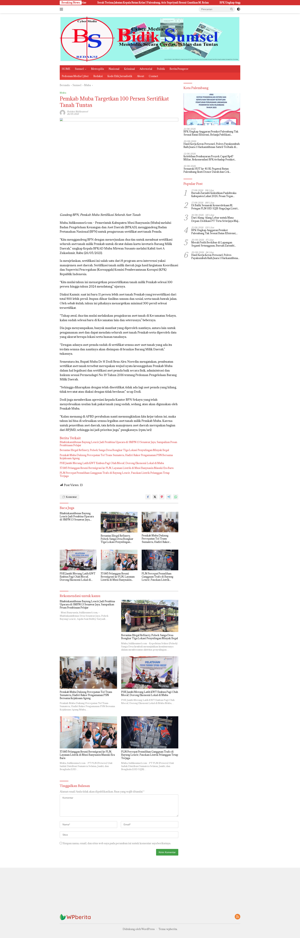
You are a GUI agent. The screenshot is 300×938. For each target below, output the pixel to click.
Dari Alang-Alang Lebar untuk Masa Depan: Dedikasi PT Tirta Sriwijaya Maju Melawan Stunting (215, 219)
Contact (153, 76)
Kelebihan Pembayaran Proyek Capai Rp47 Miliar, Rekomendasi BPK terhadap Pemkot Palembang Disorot (209, 158)
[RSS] (237, 917)
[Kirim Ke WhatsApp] (175, 496)
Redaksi (98, 76)
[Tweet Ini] (154, 496)
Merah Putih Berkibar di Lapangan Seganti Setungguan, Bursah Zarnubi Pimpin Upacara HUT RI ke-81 (212, 244)
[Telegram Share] (168, 496)
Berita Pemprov (179, 68)
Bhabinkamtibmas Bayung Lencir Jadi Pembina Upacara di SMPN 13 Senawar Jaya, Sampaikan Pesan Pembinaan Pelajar (118, 444)
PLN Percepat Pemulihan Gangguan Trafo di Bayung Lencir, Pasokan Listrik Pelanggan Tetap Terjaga (115, 474)
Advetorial (146, 68)
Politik (161, 68)
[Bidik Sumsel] (150, 39)
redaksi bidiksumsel (77, 111)
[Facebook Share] (148, 496)
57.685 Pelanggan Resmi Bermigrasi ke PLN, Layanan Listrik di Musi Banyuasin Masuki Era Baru (117, 468)
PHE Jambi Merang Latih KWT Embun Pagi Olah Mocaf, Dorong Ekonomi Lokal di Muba (112, 463)
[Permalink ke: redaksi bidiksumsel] (62, 112)
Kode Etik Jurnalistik (119, 76)
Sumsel (79, 68)
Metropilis (97, 68)
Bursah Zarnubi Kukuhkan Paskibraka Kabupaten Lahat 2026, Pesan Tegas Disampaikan (213, 194)
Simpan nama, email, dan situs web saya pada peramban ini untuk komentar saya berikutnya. (116, 843)
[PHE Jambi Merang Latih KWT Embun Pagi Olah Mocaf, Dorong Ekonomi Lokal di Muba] (78, 560)
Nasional (114, 68)
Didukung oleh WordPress (139, 929)
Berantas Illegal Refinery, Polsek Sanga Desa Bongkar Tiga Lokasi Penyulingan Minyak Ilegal (114, 450)
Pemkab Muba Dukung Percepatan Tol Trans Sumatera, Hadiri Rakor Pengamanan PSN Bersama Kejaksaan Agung (116, 457)
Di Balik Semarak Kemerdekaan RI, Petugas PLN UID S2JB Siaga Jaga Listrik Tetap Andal (215, 207)
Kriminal (129, 68)
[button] (231, 9)
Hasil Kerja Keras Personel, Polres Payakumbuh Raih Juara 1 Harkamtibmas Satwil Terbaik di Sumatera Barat (212, 146)
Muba (63, 92)
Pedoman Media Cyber (75, 76)
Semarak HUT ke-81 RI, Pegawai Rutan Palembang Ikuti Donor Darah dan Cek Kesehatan (206, 170)
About (140, 76)
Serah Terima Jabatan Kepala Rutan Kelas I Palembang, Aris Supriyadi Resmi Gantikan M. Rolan (95, 2)
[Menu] (62, 9)
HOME (66, 68)
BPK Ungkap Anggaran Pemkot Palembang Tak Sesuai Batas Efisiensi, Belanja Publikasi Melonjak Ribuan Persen (228, 2)
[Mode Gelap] (238, 9)
